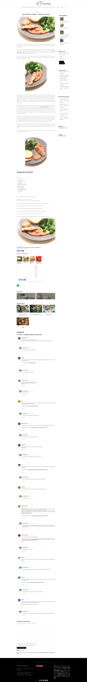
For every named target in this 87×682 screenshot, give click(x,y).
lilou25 (22, 357)
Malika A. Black (24, 506)
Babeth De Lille (24, 423)
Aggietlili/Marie (24, 337)
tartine (58, 676)
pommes (59, 673)
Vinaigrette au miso (49, 314)
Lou (22, 464)
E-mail (18, 636)
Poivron (55, 673)
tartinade (55, 676)
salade (59, 674)
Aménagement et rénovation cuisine (22, 665)
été (55, 677)
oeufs (60, 671)
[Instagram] (41, 680)
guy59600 (23, 444)
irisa (22, 401)
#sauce (36, 274)
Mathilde (23, 487)
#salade (36, 273)
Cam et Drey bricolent (44, 106)
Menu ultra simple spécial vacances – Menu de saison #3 (64, 88)
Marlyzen (23, 577)
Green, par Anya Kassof (43, 296)
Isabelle (22, 557)
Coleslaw (22, 327)
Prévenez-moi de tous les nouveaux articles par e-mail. (25, 645)
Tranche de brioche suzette (32, 405)
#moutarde (36, 271)
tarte (69, 674)
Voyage (65, 676)
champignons (58, 667)
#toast (36, 276)
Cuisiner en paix (24, 380)
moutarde (55, 671)
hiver (65, 670)
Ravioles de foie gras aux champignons (36, 582)
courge (59, 668)
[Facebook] (40, 680)
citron (68, 667)
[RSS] (47, 680)
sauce (63, 674)
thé (60, 676)
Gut (60, 97)
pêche (69, 673)
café (55, 667)
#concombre (36, 268)
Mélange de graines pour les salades (64, 44)
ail (54, 666)
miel (69, 670)
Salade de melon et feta (23, 314)
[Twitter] (45, 680)
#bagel (36, 266)
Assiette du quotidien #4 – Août (64, 29)
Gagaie (22, 599)
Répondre (23, 342)
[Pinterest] (43, 680)
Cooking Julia (62, 104)
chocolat (64, 667)
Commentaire (19, 624)
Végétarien (68, 676)
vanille (62, 676)
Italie (67, 670)
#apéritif (36, 265)
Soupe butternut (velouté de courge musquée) (39, 515)
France (69, 668)
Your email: (60, 56)
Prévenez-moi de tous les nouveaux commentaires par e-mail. (26, 643)
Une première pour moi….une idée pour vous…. (39, 427)
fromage (56, 670)
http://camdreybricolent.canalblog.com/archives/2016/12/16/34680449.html (29, 247)
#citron (36, 267)
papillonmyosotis (24, 535)
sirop (66, 674)
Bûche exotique (31, 362)
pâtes (66, 673)
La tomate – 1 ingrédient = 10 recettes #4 (64, 22)
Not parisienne (25, 347)
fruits (61, 670)
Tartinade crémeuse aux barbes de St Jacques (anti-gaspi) (37, 469)
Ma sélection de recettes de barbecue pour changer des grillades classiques (64, 36)
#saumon (36, 275)
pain (62, 671)
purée (63, 673)
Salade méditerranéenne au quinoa (36, 314)
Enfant (65, 668)
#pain (36, 272)
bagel (24, 52)
